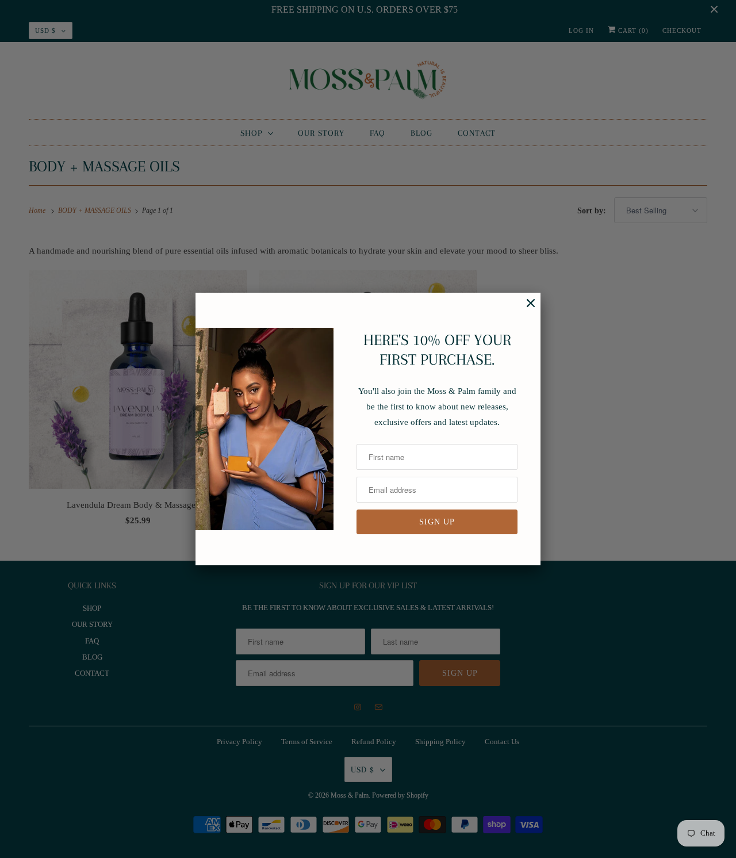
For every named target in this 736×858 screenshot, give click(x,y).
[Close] (525, 309)
